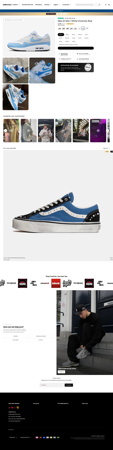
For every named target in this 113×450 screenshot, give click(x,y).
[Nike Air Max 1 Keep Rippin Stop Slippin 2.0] (63, 28)
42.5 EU (67, 38)
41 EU (86, 34)
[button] (109, 4)
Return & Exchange (41, 336)
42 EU (60, 38)
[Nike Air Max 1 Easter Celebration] (75, 28)
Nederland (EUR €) (24, 437)
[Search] (99, 4)
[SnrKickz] (7, 5)
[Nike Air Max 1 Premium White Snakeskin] (79, 28)
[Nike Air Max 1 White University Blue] (83, 28)
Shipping (15, 336)
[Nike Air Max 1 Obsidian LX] (71, 28)
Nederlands (12, 437)
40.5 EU (80, 34)
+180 (87, 28)
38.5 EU (61, 34)
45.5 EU (67, 41)
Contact (41, 339)
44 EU (79, 38)
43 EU (73, 38)
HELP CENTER (15, 339)
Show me (61, 371)
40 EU (73, 34)
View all (105, 148)
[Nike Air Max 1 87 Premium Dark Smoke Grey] (67, 28)
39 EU (67, 34)
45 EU (60, 41)
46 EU (73, 41)
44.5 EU (86, 38)
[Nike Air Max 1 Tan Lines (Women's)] (59, 28)
